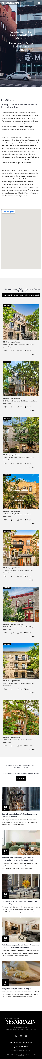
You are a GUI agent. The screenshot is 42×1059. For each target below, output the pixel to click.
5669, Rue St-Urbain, (18, 346)
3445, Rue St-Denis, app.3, (20, 402)
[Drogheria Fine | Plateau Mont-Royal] (21, 962)
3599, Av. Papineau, (18, 571)
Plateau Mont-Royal (28, 118)
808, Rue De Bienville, (18, 628)
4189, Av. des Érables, (18, 741)
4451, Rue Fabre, (17, 515)
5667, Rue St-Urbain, (18, 684)
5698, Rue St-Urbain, (18, 459)
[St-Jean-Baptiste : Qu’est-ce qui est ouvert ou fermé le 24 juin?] (21, 875)
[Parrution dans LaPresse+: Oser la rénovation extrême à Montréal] (21, 788)
